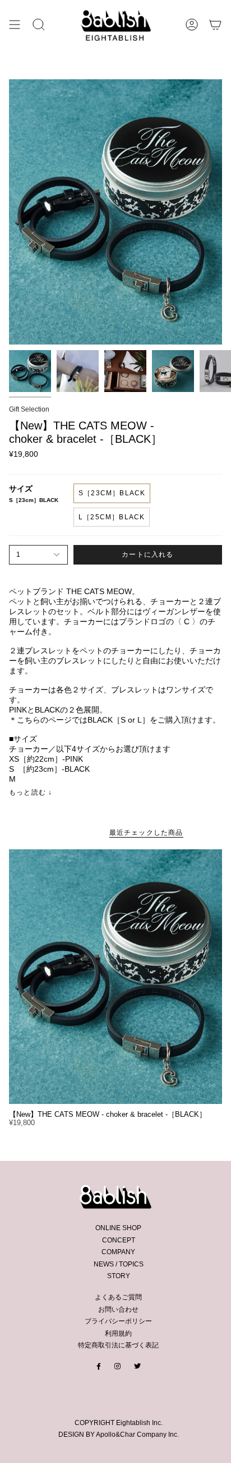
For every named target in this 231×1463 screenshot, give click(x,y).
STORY (118, 1276)
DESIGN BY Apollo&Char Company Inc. (118, 1434)
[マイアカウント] (191, 24)
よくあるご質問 (118, 1297)
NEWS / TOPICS (119, 1264)
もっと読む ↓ (30, 792)
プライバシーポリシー (118, 1321)
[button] (38, 24)
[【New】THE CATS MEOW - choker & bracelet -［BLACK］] (115, 976)
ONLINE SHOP (118, 1228)
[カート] (215, 24)
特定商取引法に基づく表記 (118, 1345)
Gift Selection (29, 409)
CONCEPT (118, 1240)
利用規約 (118, 1333)
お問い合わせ (118, 1309)
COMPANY (118, 1252)
